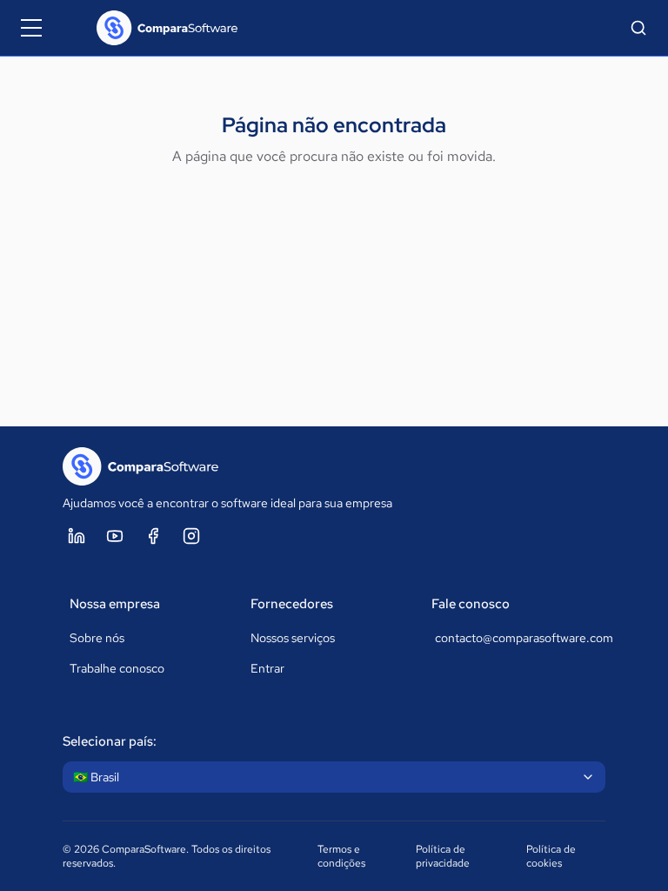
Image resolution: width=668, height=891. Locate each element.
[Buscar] (638, 28)
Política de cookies (551, 856)
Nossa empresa (115, 604)
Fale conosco (470, 604)
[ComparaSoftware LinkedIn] (76, 536)
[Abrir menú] (31, 28)
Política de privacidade (443, 856)
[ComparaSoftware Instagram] (191, 536)
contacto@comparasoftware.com (516, 638)
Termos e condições (341, 856)
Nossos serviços (292, 638)
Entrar (267, 668)
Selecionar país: (110, 741)
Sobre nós (97, 638)
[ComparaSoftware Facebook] (153, 536)
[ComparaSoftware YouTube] (115, 536)
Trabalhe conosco (117, 668)
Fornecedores (291, 604)
